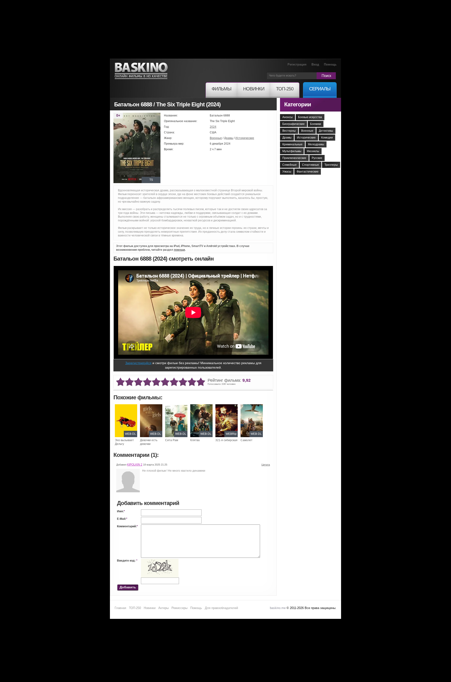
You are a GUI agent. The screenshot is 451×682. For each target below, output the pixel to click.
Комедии (327, 137)
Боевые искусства (310, 117)
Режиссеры (179, 608)
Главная (120, 608)
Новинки (150, 608)
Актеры (163, 608)
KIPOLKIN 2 (134, 464)
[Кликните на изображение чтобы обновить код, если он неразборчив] (160, 560)
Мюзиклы (313, 151)
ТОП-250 (135, 608)
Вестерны (289, 130)
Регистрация (297, 64)
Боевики (315, 124)
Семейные (289, 164)
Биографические (293, 124)
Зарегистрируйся (138, 363)
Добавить (128, 587)
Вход (315, 64)
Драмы (228, 138)
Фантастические (308, 171)
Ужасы (286, 171)
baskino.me (278, 608)
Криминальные (292, 144)
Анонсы (287, 117)
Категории (297, 104)
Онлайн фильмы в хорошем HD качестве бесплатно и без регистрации (141, 71)
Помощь (330, 64)
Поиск (326, 76)
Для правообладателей (221, 608)
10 (200, 382)
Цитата (265, 464)
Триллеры (331, 164)
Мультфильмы (291, 151)
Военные (216, 138)
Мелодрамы (316, 144)
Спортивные (310, 164)
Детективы (326, 130)
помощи (179, 249)
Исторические (244, 138)
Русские (317, 158)
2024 (213, 126)
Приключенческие (294, 158)
